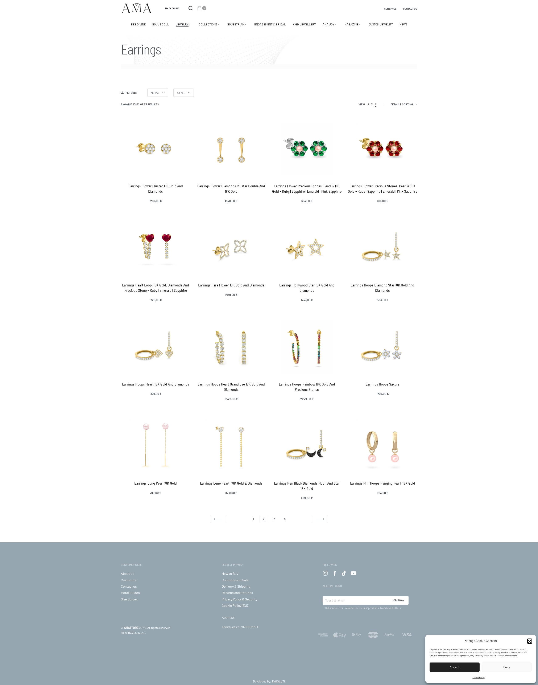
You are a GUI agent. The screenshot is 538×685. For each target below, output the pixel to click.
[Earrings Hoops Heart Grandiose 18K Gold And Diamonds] (231, 347)
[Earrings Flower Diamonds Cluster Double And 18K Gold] (231, 148)
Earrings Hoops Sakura (382, 384)
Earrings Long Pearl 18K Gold (155, 483)
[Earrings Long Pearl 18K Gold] (155, 446)
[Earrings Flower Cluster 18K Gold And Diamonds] (155, 148)
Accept (454, 667)
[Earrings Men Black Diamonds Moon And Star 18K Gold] (307, 446)
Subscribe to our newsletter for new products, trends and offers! (363, 608)
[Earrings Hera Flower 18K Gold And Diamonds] (231, 247)
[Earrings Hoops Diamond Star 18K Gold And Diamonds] (382, 247)
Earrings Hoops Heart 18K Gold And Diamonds (155, 384)
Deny (506, 667)
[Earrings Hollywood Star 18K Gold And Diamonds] (307, 247)
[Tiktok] (344, 573)
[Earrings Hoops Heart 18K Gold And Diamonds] (155, 347)
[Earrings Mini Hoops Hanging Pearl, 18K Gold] (382, 446)
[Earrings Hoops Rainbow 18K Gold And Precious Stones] (307, 347)
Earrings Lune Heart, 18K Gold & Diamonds (231, 483)
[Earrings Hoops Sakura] (382, 347)
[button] (529, 641)
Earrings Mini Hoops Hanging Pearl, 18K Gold (382, 483)
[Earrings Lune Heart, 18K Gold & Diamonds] (231, 446)
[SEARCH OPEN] (190, 8)
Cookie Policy (479, 677)
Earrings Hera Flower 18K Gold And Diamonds (231, 285)
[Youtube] (353, 573)
